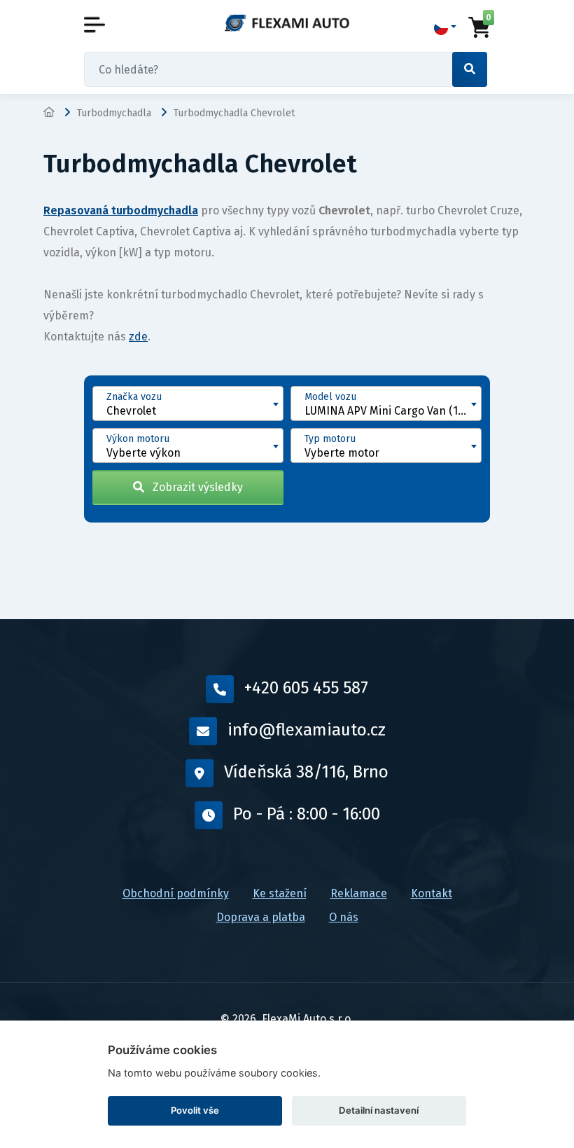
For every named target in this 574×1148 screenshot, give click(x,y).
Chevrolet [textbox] (131, 410)
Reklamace (358, 893)
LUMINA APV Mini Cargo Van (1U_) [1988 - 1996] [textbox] (392, 410)
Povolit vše (195, 1110)
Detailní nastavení (379, 1110)
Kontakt (431, 893)
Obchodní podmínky (175, 893)
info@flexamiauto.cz (306, 730)
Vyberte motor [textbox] (341, 452)
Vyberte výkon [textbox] (143, 452)
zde (138, 336)
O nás (343, 917)
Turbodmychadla (114, 113)
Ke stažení (280, 893)
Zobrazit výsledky (193, 487)
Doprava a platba (260, 917)
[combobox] (188, 403)
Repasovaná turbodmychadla (120, 210)
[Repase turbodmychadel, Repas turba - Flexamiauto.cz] (287, 23)
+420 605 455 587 (306, 688)
